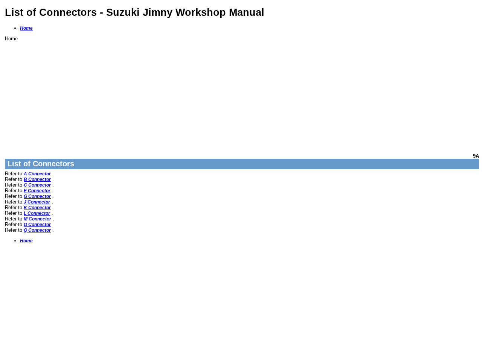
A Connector (37, 173)
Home (26, 28)
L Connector (37, 213)
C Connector (37, 185)
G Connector (37, 196)
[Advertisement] (231, 94)
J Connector (37, 202)
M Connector (37, 219)
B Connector (37, 179)
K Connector (37, 207)
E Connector (37, 190)
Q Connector (37, 230)
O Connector (37, 224)
